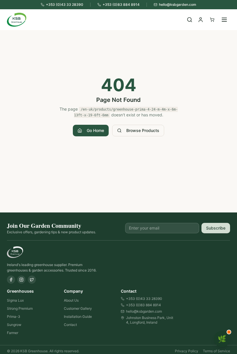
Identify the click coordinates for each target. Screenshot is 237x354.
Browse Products (142, 130)
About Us (71, 300)
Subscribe (215, 227)
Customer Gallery (78, 308)
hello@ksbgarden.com (144, 311)
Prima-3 (13, 316)
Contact (70, 324)
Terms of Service (216, 351)
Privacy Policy (186, 351)
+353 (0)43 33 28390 (144, 298)
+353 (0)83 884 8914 (143, 305)
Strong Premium (20, 308)
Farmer (12, 333)
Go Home (95, 130)
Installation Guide (78, 316)
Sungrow (14, 324)
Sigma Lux (15, 300)
